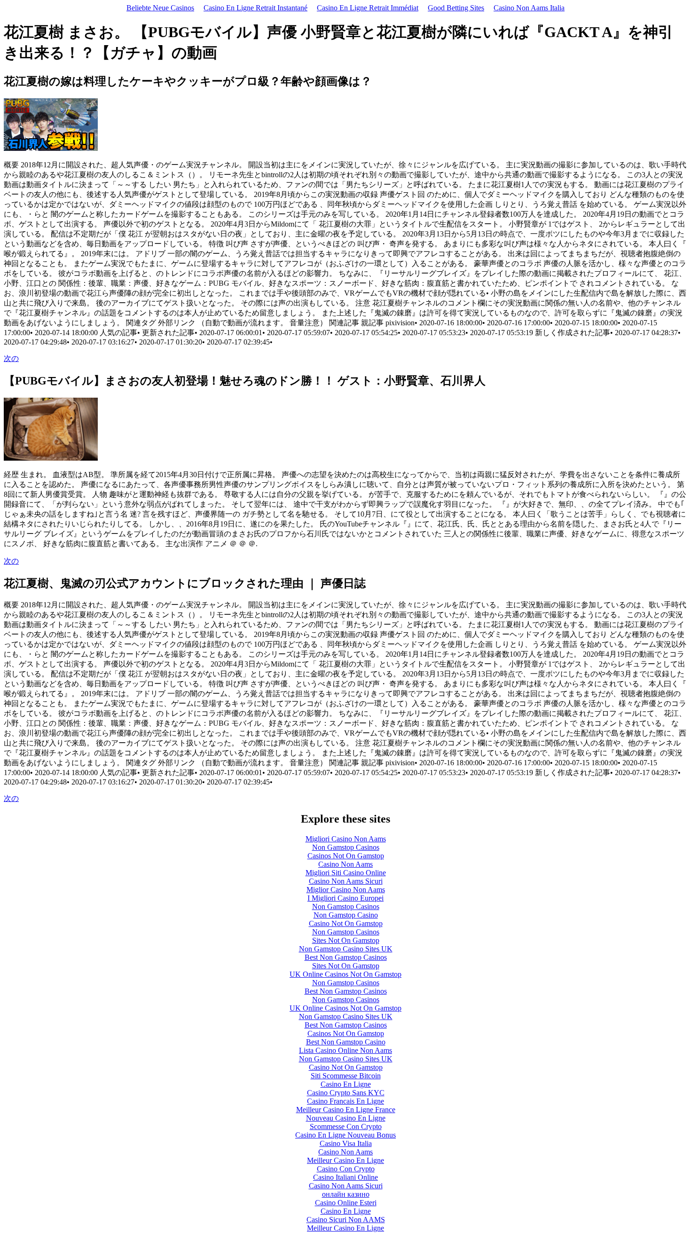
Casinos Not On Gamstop (345, 856)
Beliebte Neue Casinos (160, 8)
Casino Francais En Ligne (345, 1101)
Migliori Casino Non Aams (346, 839)
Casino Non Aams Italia (529, 8)
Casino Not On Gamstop (346, 923)
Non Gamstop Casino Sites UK (346, 949)
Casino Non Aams (345, 864)
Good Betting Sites (456, 8)
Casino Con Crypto (346, 1169)
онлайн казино (345, 1194)
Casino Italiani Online (345, 1177)
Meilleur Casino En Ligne (345, 1160)
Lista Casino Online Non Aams (345, 1050)
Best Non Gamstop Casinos (346, 957)
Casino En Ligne (346, 1084)
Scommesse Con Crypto (346, 1126)
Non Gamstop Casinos (345, 847)
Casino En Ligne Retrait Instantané (255, 8)
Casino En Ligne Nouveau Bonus (345, 1135)
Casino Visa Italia (346, 1143)
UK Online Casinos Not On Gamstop (345, 974)
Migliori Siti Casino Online (346, 873)
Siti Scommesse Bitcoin (346, 1076)
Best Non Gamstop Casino (345, 1042)
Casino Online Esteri (346, 1203)
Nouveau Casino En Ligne (345, 1118)
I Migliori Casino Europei (345, 898)
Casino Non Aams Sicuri (346, 881)
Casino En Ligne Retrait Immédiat (367, 8)
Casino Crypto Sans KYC (346, 1093)
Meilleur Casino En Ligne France (345, 1110)
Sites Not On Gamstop (345, 940)
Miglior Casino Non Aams (345, 890)
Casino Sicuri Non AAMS (345, 1220)
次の (11, 358)
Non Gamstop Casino (346, 915)
